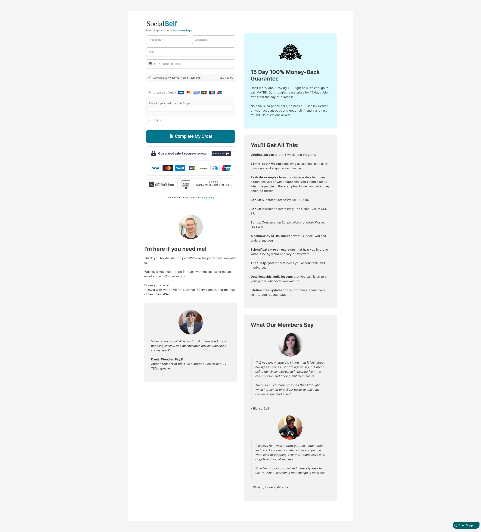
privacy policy (207, 197)
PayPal (158, 120)
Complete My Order (193, 136)
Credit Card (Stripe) (165, 93)
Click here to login (181, 31)
